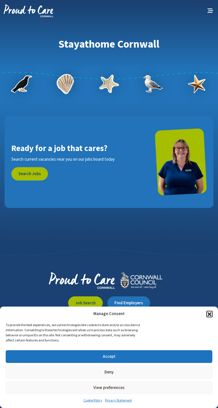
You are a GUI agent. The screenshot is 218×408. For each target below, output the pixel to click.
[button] (209, 314)
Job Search (85, 303)
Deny (109, 372)
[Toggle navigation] (210, 11)
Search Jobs (29, 174)
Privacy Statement (118, 400)
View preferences (109, 388)
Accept (109, 357)
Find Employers (128, 303)
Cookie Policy (92, 400)
